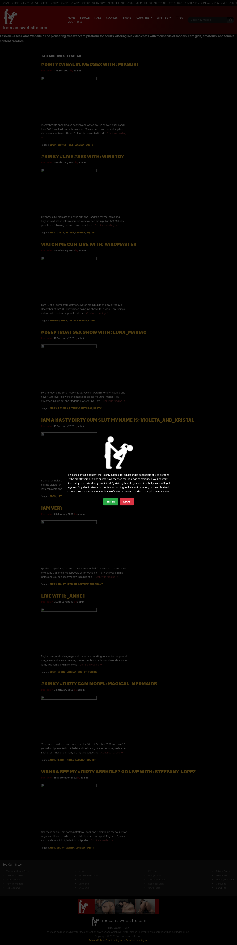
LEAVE (126, 501)
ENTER (111, 501)
